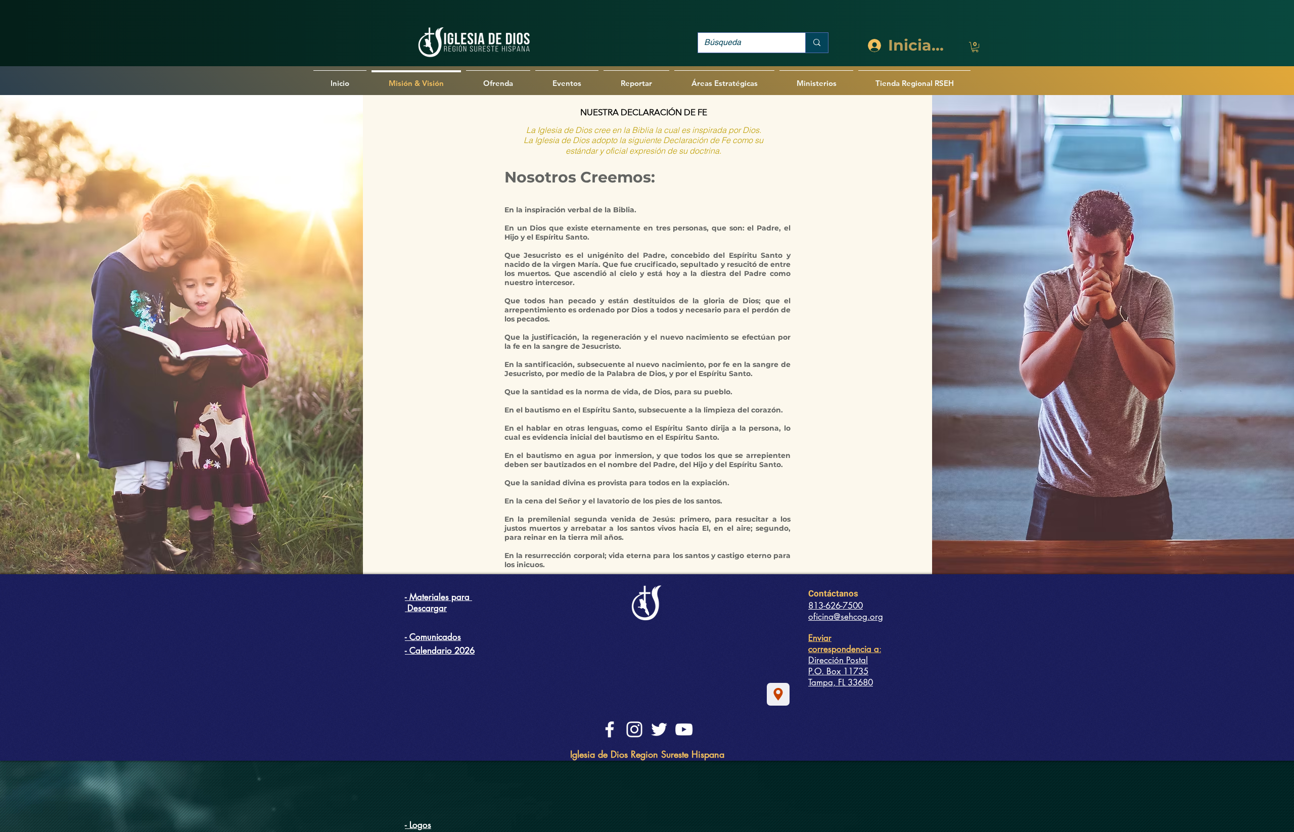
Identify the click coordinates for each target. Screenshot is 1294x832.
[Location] (778, 694)
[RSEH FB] (609, 729)
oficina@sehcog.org (845, 616)
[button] (975, 47)
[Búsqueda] (816, 43)
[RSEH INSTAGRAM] (634, 729)
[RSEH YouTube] (684, 729)
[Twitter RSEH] (659, 729)
